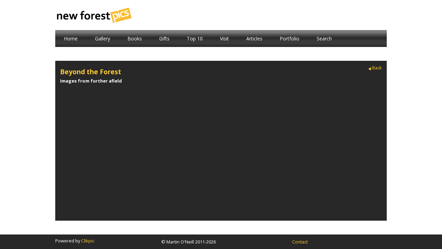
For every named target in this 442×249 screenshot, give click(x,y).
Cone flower (128, 130)
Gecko (360, 130)
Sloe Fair (267, 130)
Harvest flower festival (221, 132)
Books (134, 38)
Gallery (102, 38)
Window (174, 92)
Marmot (81, 92)
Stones (81, 168)
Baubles (221, 168)
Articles (254, 38)
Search (324, 38)
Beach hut (314, 168)
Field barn (127, 92)
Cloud (314, 130)
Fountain (267, 168)
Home (71, 38)
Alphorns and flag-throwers (221, 94)
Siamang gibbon (174, 168)
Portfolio (289, 38)
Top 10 (195, 38)
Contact (300, 242)
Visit (224, 38)
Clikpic (87, 241)
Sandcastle (81, 130)
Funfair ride (267, 92)
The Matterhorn (360, 92)
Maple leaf (128, 168)
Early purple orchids (313, 94)
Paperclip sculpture (174, 132)
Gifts (164, 38)
